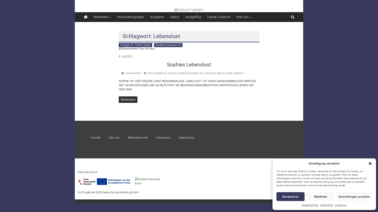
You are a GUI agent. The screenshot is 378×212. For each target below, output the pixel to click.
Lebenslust (210, 73)
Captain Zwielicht (218, 17)
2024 (150, 73)
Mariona (221, 73)
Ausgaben (157, 17)
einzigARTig (193, 17)
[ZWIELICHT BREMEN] (189, 10)
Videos (174, 17)
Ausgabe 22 (160, 73)
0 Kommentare (133, 73)
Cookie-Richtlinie (310, 205)
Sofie (230, 73)
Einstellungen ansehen (354, 196)
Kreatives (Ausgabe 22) (168, 45)
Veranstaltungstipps (130, 17)
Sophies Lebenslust (189, 65)
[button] (370, 163)
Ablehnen (320, 196)
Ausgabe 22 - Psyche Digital (135, 45)
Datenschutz (326, 205)
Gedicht (172, 73)
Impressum (341, 205)
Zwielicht (238, 73)
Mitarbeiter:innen (138, 137)
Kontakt (96, 137)
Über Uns (242, 17)
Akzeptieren (290, 196)
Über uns (114, 137)
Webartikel (101, 17)
